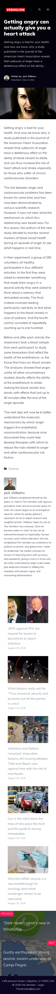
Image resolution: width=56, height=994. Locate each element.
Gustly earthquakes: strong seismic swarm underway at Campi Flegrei (27, 958)
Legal (41, 984)
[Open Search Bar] (39, 9)
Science (14, 469)
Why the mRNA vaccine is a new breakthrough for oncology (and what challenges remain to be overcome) (27, 889)
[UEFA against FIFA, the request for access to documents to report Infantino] (28, 620)
